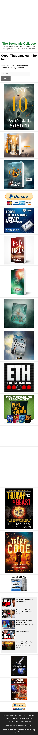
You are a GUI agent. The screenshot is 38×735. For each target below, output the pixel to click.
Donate (31, 715)
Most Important (26, 722)
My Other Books (20, 715)
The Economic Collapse (19, 43)
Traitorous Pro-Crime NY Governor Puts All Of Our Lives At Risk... (25, 612)
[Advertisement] (19, 21)
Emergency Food (26, 718)
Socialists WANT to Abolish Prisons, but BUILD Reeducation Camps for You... (25, 622)
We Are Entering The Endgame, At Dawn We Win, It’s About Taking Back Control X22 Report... (25, 644)
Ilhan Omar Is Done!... (22, 631)
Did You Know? (13, 722)
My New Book (8, 715)
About (8, 718)
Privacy (15, 718)
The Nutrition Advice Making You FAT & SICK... (24, 600)
